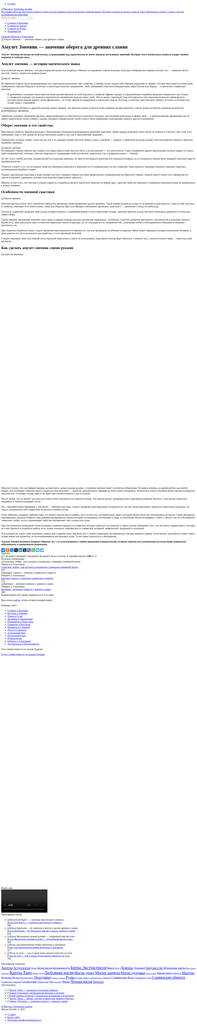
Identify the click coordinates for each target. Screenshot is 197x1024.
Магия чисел (164, 973)
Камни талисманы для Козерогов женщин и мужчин (36, 993)
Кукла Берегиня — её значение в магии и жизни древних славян (41, 931)
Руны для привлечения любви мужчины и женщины (35, 947)
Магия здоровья (133, 973)
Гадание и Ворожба (17, 23)
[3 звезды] (29, 556)
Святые (86, 978)
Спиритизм (42, 982)
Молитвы (6, 977)
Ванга (111, 968)
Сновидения (29, 981)
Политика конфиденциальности (24, 1020)
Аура (34, 968)
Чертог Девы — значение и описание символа (33, 990)
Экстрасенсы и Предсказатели (23, 644)
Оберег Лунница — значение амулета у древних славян (38, 1001)
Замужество (154, 968)
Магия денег (84, 973)
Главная (5, 36)
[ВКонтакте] (3, 550)
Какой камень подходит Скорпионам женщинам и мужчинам (41, 995)
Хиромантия (14, 31)
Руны (70, 977)
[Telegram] (42, 550)
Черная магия (81, 981)
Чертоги (98, 981)
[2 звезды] (17, 556)
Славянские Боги (122, 977)
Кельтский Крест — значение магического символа (34, 922)
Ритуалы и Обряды (17, 613)
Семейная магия (96, 978)
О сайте (11, 3)
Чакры (66, 981)
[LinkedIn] (20, 550)
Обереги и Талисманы (22, 36)
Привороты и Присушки (20, 621)
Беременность (61, 968)
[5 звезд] (51, 556)
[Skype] (37, 550)
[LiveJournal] (24, 550)
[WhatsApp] (33, 550)
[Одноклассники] (7, 550)
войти (17, 600)
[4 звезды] (40, 556)
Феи (51, 981)
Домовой (139, 968)
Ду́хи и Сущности (16, 630)
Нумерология (14, 638)
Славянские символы (11, 982)
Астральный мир (16, 633)
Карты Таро (21, 972)
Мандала (177, 973)
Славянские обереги (168, 977)
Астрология (21, 968)
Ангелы (7, 968)
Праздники (42, 977)
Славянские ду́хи (142, 978)
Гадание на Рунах (16, 28)
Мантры (188, 973)
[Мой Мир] (12, 550)
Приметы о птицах (58, 978)
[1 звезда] (6, 556)
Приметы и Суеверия (18, 627)
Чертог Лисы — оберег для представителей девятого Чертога (41, 998)
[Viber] (29, 550)
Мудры (16, 977)
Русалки (78, 978)
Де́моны (126, 968)
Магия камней (151, 973)
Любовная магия (59, 972)
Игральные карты (174, 968)
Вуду (117, 968)
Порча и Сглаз (14, 616)
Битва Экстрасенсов (88, 967)
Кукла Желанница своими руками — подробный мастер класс (40, 939)
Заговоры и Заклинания (19, 619)
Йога (188, 968)
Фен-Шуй (57, 982)
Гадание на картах (17, 26)
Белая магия (44, 968)
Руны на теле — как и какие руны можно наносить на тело (38, 956)
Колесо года (38, 973)
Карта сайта (13, 1017)
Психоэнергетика (16, 635)
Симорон (106, 978)
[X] (16, 550)
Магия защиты (107, 973)
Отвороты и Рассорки (18, 624)
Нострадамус (27, 978)
